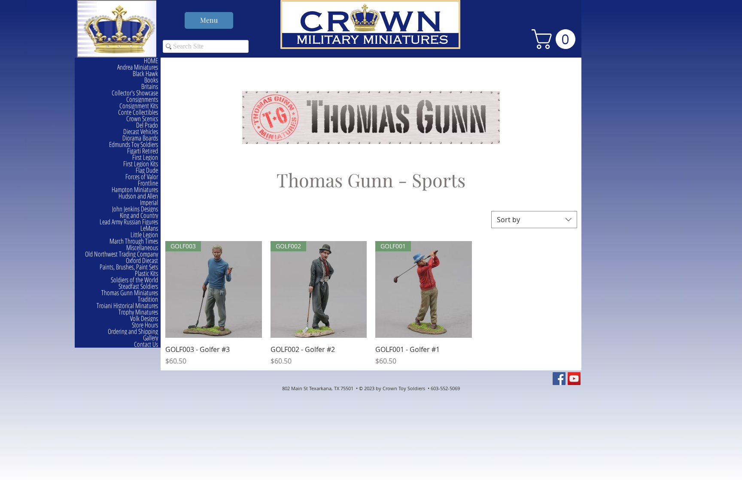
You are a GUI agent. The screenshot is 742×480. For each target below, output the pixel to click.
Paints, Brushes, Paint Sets (129, 267)
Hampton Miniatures (135, 189)
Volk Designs (144, 318)
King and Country (139, 215)
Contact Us (146, 344)
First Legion (145, 157)
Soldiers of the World (134, 280)
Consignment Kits (138, 106)
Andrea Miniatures (137, 67)
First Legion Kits (140, 164)
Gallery (150, 338)
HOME (151, 61)
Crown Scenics (142, 119)
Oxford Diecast (142, 260)
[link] (556, 39)
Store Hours (145, 325)
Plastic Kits (146, 273)
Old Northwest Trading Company (121, 254)
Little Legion (144, 235)
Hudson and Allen (138, 196)
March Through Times (133, 241)
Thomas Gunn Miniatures (129, 293)
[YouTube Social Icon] (574, 378)
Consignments (142, 99)
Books (151, 80)
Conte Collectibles (138, 112)
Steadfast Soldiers (138, 286)
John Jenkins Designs (135, 209)
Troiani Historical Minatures (127, 306)
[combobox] (534, 219)
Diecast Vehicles (140, 131)
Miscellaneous (142, 248)
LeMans (149, 228)
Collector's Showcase (135, 93)
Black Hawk (145, 73)
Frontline (148, 183)
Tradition (148, 299)
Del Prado (147, 125)
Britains (149, 86)
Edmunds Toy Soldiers (133, 144)
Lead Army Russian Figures (129, 222)
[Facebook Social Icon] (559, 378)
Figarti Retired (142, 151)
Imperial (149, 202)
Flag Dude (147, 170)
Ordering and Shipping (133, 331)
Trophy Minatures (138, 312)
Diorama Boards (140, 138)
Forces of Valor (141, 177)
